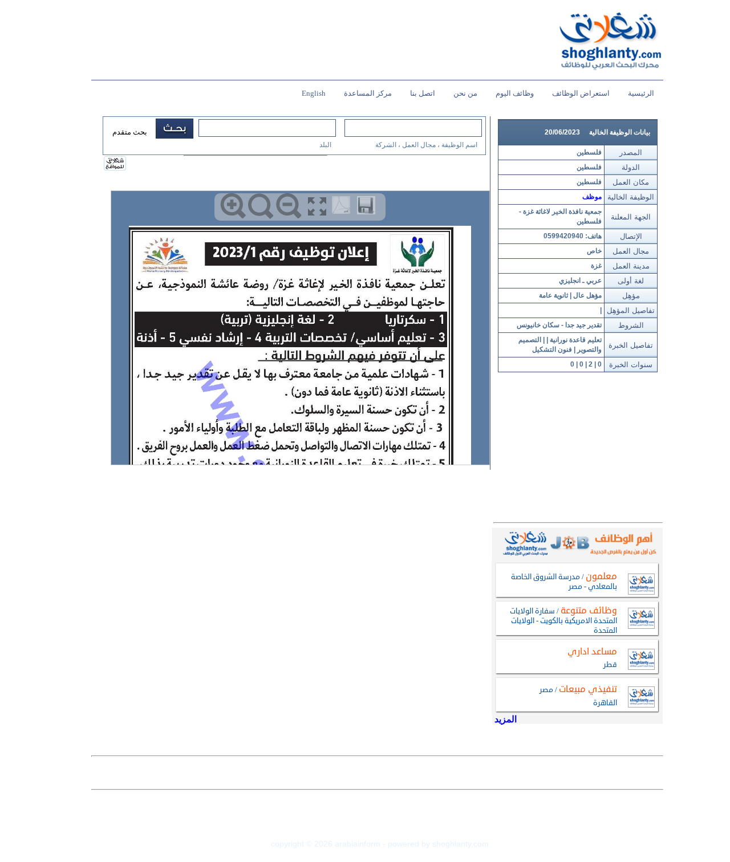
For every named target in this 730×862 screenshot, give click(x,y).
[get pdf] (343, 207)
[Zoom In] (233, 206)
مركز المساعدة (368, 93)
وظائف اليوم (515, 93)
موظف (592, 197)
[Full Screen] (317, 206)
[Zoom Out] (289, 206)
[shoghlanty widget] (115, 164)
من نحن (465, 93)
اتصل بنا (422, 93)
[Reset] (261, 206)
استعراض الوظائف (581, 93)
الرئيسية (641, 93)
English (314, 93)
